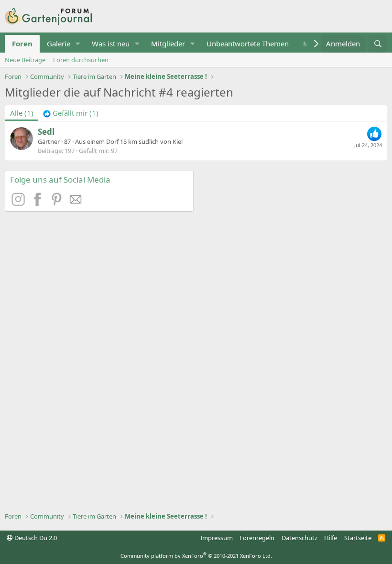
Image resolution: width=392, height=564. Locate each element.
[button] (78, 44)
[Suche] (378, 44)
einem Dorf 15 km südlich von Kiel (135, 141)
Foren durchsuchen (81, 59)
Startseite (357, 537)
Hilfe (330, 537)
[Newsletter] (76, 203)
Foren (22, 43)
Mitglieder (168, 43)
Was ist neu (111, 43)
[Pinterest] (57, 203)
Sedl (46, 131)
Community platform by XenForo (196, 555)
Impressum (216, 537)
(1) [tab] (21, 113)
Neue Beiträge (25, 59)
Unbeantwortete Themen (248, 43)
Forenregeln (257, 537)
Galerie (58, 43)
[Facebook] (38, 203)
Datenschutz (299, 537)
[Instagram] (19, 203)
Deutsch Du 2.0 (35, 537)
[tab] (70, 113)
